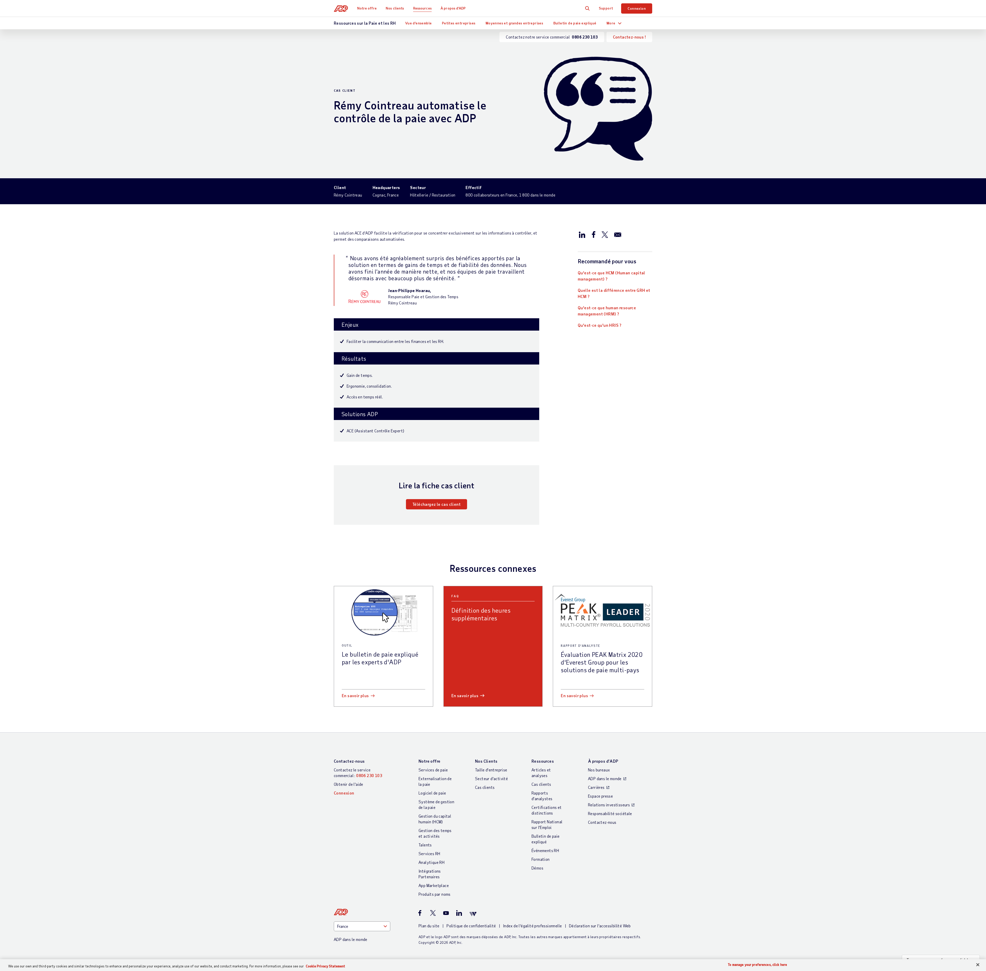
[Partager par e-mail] (617, 234)
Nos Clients (486, 761)
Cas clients (485, 787)
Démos (537, 867)
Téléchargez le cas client (436, 504)
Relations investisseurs (609, 804)
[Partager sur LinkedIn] (582, 234)
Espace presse (600, 795)
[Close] (977, 964)
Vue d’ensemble (418, 23)
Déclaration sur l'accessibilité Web (600, 925)
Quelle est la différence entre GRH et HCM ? (614, 293)
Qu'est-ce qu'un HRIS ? (600, 325)
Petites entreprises (459, 23)
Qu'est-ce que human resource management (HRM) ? (607, 310)
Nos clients (395, 8)
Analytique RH (431, 862)
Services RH (429, 853)
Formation (541, 859)
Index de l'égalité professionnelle (532, 925)
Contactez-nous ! (629, 36)
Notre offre (367, 8)
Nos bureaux (599, 769)
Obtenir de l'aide (348, 784)
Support (606, 8)
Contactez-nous (349, 761)
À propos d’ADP (453, 8)
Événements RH (545, 850)
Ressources (422, 8)
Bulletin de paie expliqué (574, 23)
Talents (425, 844)
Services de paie (433, 769)
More (610, 23)
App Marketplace (434, 885)
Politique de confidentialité (471, 925)
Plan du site (429, 925)
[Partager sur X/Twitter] (604, 234)
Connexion (637, 8)
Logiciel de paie (432, 792)
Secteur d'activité (491, 778)
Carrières (596, 787)
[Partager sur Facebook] (593, 234)
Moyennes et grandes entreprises (514, 23)
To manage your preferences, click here (757, 965)
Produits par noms (435, 894)
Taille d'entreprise (491, 769)
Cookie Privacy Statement (325, 966)
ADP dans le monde (605, 778)
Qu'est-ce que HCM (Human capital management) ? (611, 275)
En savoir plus (355, 695)
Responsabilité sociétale (610, 813)
